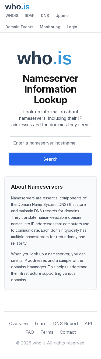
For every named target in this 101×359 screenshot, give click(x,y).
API (88, 323)
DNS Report (65, 323)
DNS (45, 15)
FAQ (29, 332)
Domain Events (19, 26)
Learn (41, 323)
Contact (68, 332)
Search (50, 159)
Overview (18, 323)
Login (72, 26)
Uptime (62, 15)
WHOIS (11, 15)
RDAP (29, 15)
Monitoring (50, 26)
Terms (46, 332)
